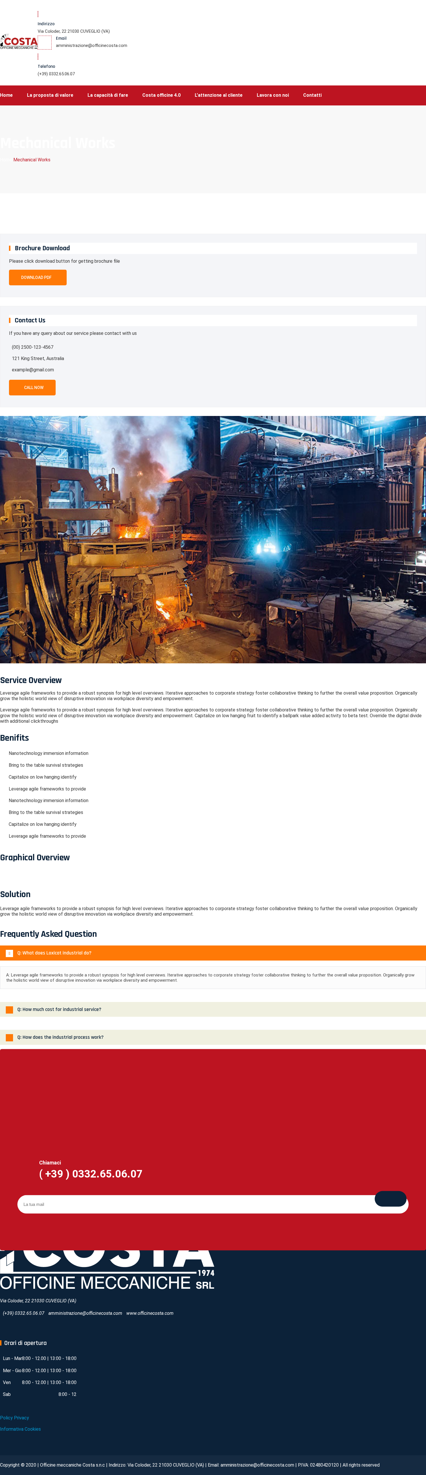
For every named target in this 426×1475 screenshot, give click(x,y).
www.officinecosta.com (150, 1313)
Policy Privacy (14, 1418)
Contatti (312, 95)
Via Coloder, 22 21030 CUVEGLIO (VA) (74, 31)
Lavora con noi (273, 95)
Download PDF (36, 277)
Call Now (33, 387)
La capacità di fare (108, 95)
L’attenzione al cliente (219, 95)
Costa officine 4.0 (161, 95)
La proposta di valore (50, 95)
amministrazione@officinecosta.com (91, 45)
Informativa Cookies (20, 1429)
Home (6, 95)
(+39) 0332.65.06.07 (56, 73)
